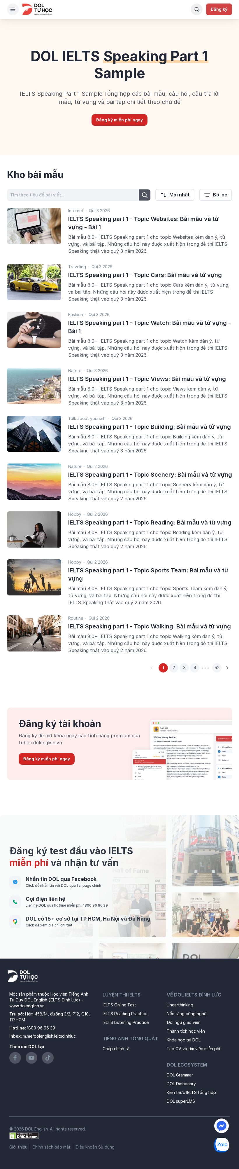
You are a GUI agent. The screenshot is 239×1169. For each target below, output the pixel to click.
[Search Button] (197, 9)
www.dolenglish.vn (27, 1005)
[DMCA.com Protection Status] (24, 1135)
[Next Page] (227, 668)
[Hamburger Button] (13, 9)
